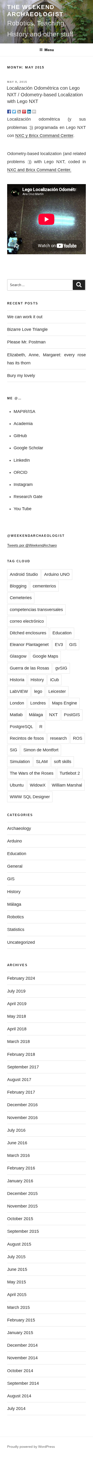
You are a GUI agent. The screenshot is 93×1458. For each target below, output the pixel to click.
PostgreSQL (21, 726)
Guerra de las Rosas (29, 668)
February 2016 (21, 1168)
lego (38, 691)
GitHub (20, 435)
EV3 (59, 644)
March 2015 (18, 1307)
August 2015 (19, 1244)
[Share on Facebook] (9, 111)
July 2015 (16, 1256)
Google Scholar (28, 447)
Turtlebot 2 (70, 773)
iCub (54, 679)
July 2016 (16, 1130)
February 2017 (21, 1092)
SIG (13, 750)
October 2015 (20, 1218)
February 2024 (21, 978)
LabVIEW (19, 691)
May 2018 (16, 1016)
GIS (73, 644)
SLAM (42, 761)
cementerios (44, 586)
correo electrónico (27, 621)
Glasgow (18, 656)
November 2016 (22, 1117)
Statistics (15, 929)
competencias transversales (36, 609)
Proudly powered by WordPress (31, 1446)
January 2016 (20, 1181)
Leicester (57, 691)
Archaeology (19, 828)
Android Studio (24, 574)
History (37, 679)
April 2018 (16, 1029)
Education (62, 633)
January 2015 (20, 1332)
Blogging (18, 586)
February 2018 (21, 1054)
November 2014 (22, 1357)
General (14, 866)
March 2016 (18, 1155)
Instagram (23, 484)
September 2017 (23, 1067)
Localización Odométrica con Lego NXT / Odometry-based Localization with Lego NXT (45, 94)
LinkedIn (22, 460)
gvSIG (61, 668)
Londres (38, 703)
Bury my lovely (21, 375)
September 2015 (23, 1231)
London (17, 703)
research (58, 738)
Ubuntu (17, 785)
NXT (53, 714)
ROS (77, 738)
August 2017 (19, 1079)
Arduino (14, 841)
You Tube (22, 508)
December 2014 (22, 1345)
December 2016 (22, 1104)
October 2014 (20, 1370)
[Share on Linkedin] (29, 111)
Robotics (15, 917)
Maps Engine (64, 703)
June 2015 (17, 1269)
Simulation (20, 761)
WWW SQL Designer (30, 796)
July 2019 (16, 991)
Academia (23, 423)
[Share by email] (34, 111)
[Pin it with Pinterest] (24, 111)
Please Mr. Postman (26, 342)
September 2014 (23, 1383)
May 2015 (16, 1282)
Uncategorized (21, 942)
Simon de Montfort (40, 750)
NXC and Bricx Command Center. (39, 169)
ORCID (20, 472)
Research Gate (28, 496)
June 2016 (17, 1142)
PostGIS (72, 714)
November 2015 (22, 1206)
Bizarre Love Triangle (27, 329)
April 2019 (16, 1003)
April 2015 (16, 1294)
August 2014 (19, 1396)
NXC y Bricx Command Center (44, 135)
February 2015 (21, 1320)
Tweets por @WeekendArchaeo (32, 545)
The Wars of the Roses (31, 773)
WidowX (38, 785)
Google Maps (45, 656)
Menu (49, 50)
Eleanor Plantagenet (29, 644)
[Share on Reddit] (19, 111)
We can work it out (24, 316)
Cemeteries (21, 597)
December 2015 (22, 1193)
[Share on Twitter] (14, 111)
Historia (17, 679)
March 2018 (18, 1041)
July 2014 (16, 1408)
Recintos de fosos (27, 738)
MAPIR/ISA (24, 411)
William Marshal (67, 785)
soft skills (62, 761)
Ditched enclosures (28, 633)
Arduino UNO (57, 574)
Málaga (36, 714)
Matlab (16, 714)
